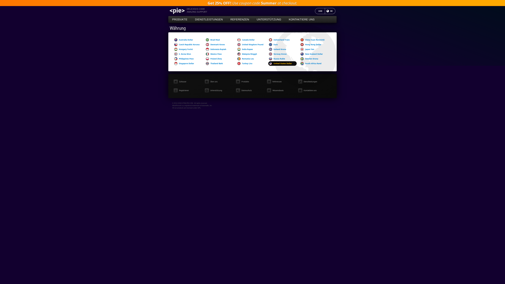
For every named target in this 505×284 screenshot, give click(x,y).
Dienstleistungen (209, 19)
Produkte (179, 19)
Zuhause (182, 82)
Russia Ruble (279, 58)
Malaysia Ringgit (249, 54)
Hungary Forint (186, 49)
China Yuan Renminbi (315, 40)
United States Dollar (283, 63)
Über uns (214, 82)
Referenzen (239, 19)
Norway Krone (280, 54)
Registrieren (184, 90)
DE (332, 11)
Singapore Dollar (186, 63)
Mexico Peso (216, 54)
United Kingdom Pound (252, 44)
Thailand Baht (216, 63)
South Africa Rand (313, 63)
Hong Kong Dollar (313, 44)
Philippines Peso (186, 58)
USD (321, 11)
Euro (276, 44)
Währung (178, 28)
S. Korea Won (185, 54)
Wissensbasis (278, 90)
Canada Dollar (248, 40)
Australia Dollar (186, 40)
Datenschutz (246, 90)
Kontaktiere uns (302, 19)
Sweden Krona (311, 58)
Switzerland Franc (282, 40)
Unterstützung (269, 19)
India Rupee (247, 49)
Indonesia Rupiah (218, 49)
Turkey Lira (247, 63)
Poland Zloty (216, 58)
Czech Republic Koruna (189, 44)
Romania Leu (248, 58)
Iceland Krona (280, 49)
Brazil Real (215, 40)
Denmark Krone (217, 44)
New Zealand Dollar (314, 54)
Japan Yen (309, 49)
